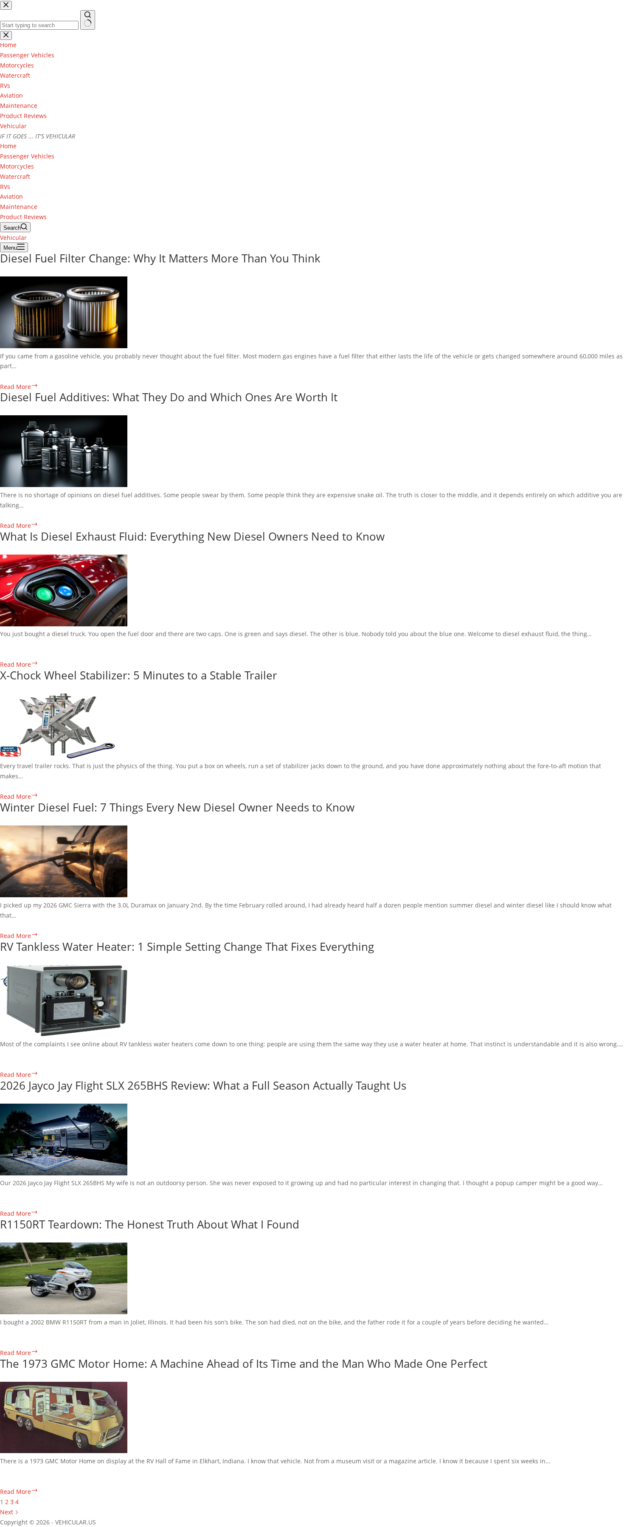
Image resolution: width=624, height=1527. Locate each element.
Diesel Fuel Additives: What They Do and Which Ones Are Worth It (168, 397)
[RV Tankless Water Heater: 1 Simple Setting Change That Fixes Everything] (63, 1034)
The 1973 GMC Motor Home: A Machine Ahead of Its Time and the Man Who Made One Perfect (243, 1363)
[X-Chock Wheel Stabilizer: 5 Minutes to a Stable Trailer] (57, 756)
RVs (5, 187)
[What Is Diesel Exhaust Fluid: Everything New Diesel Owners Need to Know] (63, 624)
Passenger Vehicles (27, 156)
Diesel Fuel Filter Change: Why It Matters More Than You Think (160, 258)
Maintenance (18, 207)
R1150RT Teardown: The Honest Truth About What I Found (149, 1224)
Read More (19, 387)
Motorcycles (17, 166)
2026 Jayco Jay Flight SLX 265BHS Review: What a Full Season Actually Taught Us (203, 1085)
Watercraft (15, 176)
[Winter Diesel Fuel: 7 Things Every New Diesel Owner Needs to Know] (63, 895)
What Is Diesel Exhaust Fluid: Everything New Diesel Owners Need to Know (192, 536)
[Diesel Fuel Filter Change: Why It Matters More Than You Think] (63, 346)
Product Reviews (23, 217)
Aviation (11, 196)
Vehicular (13, 126)
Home (8, 146)
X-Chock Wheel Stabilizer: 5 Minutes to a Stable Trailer (138, 675)
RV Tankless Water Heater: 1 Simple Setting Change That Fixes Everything (187, 946)
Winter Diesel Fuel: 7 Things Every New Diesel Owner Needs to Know (177, 807)
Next (7, 1512)
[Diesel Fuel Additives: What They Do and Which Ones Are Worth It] (63, 485)
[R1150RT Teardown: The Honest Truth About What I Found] (63, 1312)
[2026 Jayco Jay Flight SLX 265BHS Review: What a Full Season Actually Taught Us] (63, 1173)
